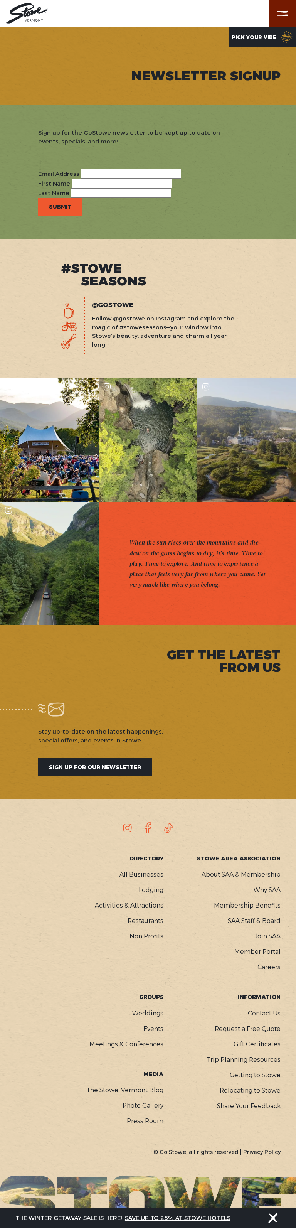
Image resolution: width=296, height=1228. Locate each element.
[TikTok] (168, 828)
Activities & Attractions (129, 905)
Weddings (147, 1013)
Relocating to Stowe (250, 1090)
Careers (269, 967)
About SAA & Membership (241, 874)
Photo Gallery (143, 1105)
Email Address (58, 173)
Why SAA (267, 890)
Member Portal (257, 951)
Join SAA (268, 936)
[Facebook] (148, 828)
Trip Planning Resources (244, 1059)
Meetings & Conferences (126, 1044)
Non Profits (146, 936)
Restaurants (145, 920)
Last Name (53, 193)
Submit (60, 206)
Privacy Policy (262, 1152)
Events (153, 1028)
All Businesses (141, 874)
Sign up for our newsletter (95, 767)
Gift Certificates (257, 1044)
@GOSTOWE (112, 305)
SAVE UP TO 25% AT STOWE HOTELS (177, 1217)
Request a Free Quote (248, 1028)
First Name (54, 183)
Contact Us (264, 1013)
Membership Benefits (247, 905)
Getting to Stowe (255, 1075)
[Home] (27, 13)
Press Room (145, 1121)
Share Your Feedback (249, 1106)
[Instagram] (127, 828)
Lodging (151, 890)
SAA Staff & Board (254, 920)
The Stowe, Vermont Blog (124, 1090)
